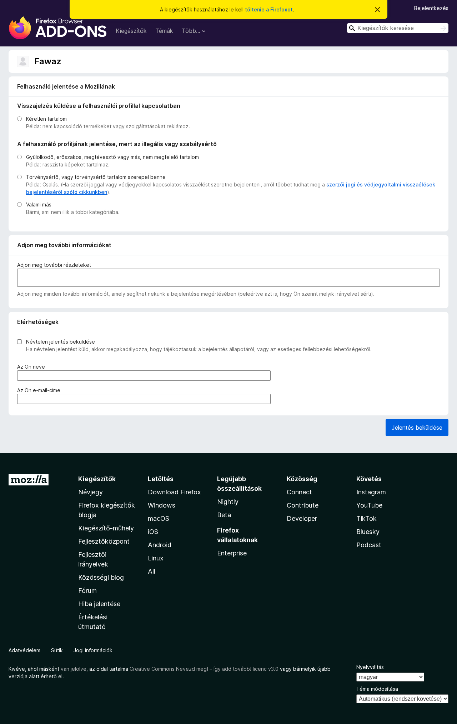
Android (159, 545)
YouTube (369, 505)
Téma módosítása (377, 689)
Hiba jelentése (99, 604)
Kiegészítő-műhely (106, 528)
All (151, 571)
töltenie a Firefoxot (269, 9)
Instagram (371, 492)
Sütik (57, 650)
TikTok (366, 518)
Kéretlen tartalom (46, 119)
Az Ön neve (32, 366)
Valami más (38, 204)
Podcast (368, 545)
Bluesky (368, 531)
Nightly (227, 501)
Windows (161, 505)
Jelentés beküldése (417, 427)
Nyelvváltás (370, 667)
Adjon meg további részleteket (54, 265)
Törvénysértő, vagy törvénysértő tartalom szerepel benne (96, 177)
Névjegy (90, 492)
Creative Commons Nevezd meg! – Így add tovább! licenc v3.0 (204, 669)
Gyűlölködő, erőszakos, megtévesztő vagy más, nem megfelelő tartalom (112, 157)
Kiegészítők (131, 30)
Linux (156, 558)
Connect (299, 492)
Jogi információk (93, 650)
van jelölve (73, 669)
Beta (224, 515)
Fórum (87, 590)
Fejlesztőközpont (104, 541)
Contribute (302, 505)
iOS (153, 531)
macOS (158, 518)
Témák (164, 30)
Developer (302, 518)
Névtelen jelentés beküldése (60, 342)
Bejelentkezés (431, 8)
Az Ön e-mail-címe (40, 390)
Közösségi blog (101, 577)
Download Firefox (174, 492)
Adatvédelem (24, 650)
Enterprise (232, 553)
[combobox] (397, 28)
